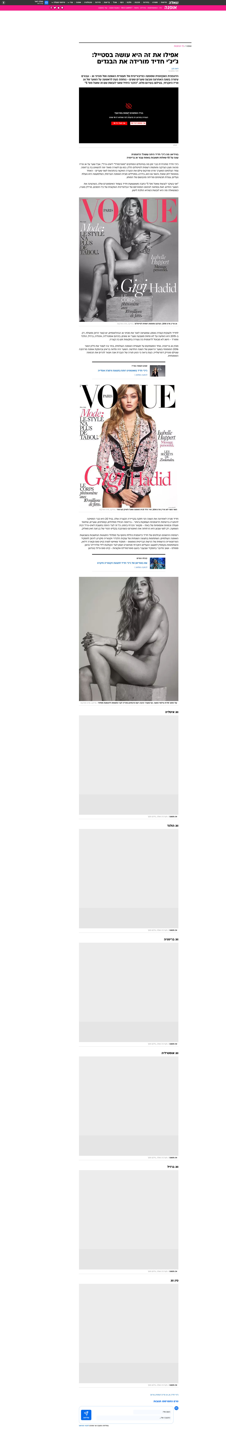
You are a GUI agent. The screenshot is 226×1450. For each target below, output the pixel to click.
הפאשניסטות (153, 8)
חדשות (164, 3)
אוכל (115, 3)
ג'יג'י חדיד (174, 1395)
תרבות (137, 3)
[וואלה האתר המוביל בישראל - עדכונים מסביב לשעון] (173, 2)
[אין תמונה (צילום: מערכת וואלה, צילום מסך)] (128, 767)
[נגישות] (3, 2)
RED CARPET (126, 8)
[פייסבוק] (51, 7)
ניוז (160, 8)
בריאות (107, 3)
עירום (152, 1395)
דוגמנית (159, 1395)
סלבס (129, 3)
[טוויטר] (54, 7)
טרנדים (143, 8)
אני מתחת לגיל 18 (138, 123)
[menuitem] (162, 2)
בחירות (146, 3)
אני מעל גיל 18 (119, 123)
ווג (169, 1395)
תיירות (98, 3)
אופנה (78, 3)
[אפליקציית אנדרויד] (62, 7)
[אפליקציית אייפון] (58, 7)
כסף (122, 3)
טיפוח (136, 8)
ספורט (155, 3)
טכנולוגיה (88, 3)
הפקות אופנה (114, 8)
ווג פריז (165, 1395)
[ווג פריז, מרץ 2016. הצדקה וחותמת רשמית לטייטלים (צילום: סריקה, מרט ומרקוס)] (128, 261)
